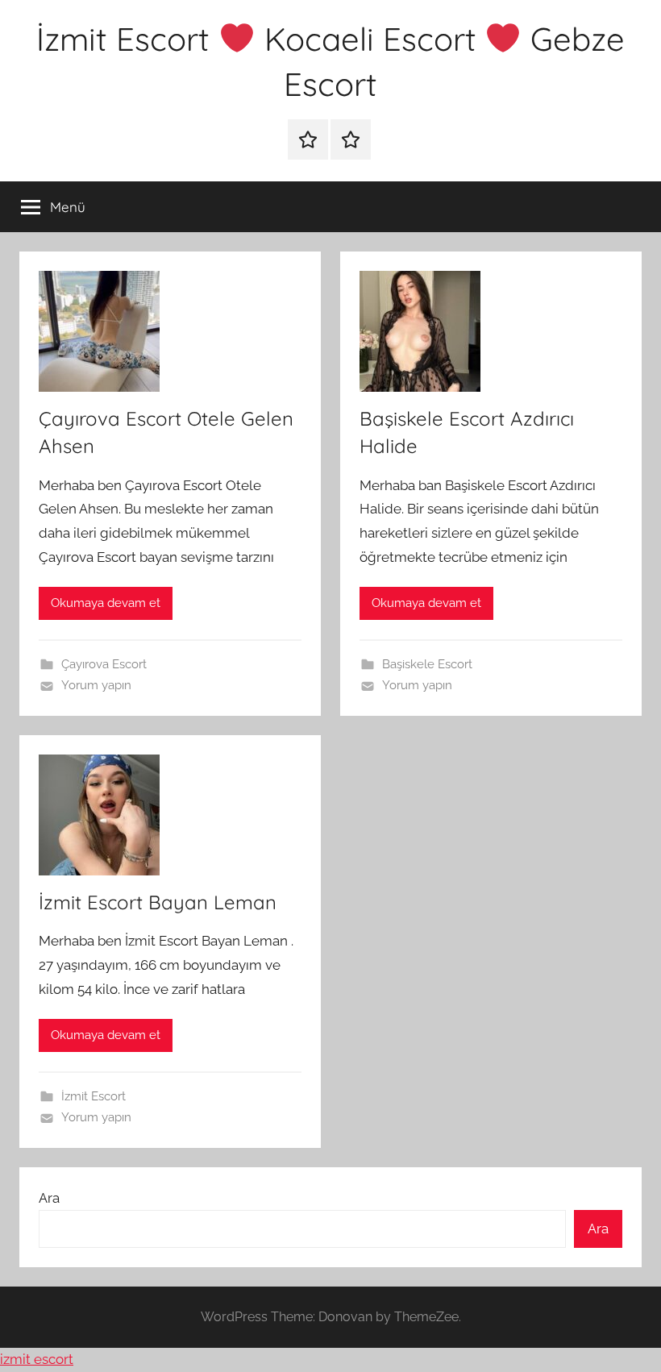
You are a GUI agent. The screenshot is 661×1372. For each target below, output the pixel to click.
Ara (49, 1198)
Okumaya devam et (105, 603)
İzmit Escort (93, 1096)
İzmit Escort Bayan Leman (157, 902)
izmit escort (36, 1359)
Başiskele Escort (427, 664)
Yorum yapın (96, 685)
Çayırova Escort (104, 664)
